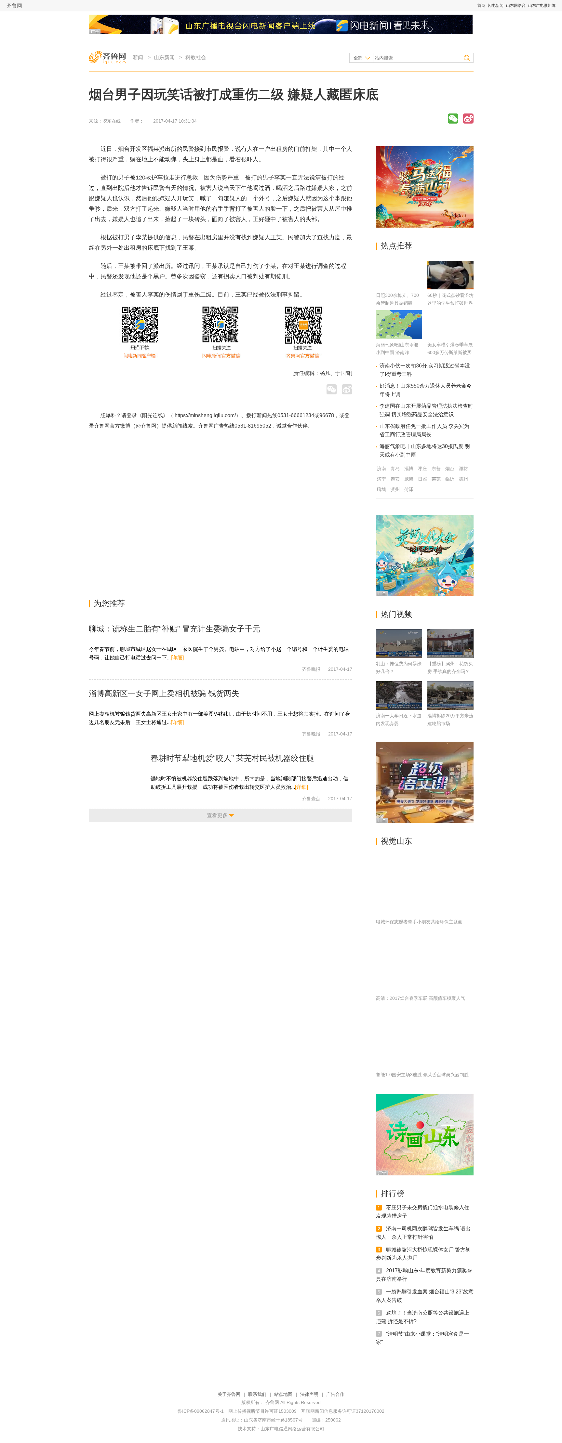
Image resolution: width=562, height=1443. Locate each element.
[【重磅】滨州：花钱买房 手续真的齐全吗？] (450, 643)
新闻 (138, 57)
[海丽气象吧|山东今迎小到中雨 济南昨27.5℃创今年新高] (399, 337)
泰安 (395, 479)
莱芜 (436, 479)
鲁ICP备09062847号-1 (201, 1411)
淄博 (408, 468)
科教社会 (195, 57)
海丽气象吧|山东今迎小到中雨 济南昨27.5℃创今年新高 (397, 352)
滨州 (395, 489)
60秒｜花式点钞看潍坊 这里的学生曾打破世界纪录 (450, 303)
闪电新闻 (495, 5)
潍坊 (463, 468)
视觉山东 (396, 841)
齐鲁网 (14, 5)
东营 (436, 468)
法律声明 (309, 1394)
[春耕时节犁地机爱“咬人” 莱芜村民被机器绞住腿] (118, 772)
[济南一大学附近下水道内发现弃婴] (399, 695)
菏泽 (408, 489)
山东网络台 (516, 5)
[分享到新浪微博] (468, 118)
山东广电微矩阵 (541, 5)
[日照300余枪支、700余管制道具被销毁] (399, 287)
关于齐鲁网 (229, 1394)
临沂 (449, 479)
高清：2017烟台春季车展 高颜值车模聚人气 (420, 998)
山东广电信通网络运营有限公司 (292, 1428)
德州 (463, 479)
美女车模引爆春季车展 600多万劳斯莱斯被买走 (450, 352)
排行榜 (392, 1193)
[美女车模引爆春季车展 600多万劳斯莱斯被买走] (450, 337)
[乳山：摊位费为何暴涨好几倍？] (399, 643)
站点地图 (283, 1394)
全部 (358, 57)
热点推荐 (396, 245)
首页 (481, 5)
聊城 (381, 489)
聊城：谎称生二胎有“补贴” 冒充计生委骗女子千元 (174, 628)
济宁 (381, 479)
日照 (422, 479)
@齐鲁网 (146, 426)
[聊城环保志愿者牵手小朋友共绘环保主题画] (425, 886)
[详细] (177, 657)
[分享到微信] (453, 118)
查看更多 (217, 815)
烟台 (449, 468)
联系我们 (257, 1394)
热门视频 (396, 614)
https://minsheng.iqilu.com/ (205, 415)
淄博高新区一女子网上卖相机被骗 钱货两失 (164, 693)
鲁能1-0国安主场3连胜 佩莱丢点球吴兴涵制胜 (422, 1074)
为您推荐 (109, 603)
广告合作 (335, 1394)
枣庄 (422, 468)
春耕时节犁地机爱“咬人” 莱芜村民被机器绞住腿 (232, 758)
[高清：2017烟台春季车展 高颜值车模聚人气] (425, 963)
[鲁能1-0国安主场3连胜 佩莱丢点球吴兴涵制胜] (425, 1039)
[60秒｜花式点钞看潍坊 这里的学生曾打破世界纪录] (450, 287)
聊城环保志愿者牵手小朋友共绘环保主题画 (419, 921)
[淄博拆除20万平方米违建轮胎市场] (450, 695)
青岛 (395, 468)
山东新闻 (164, 57)
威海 (408, 479)
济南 (381, 468)
